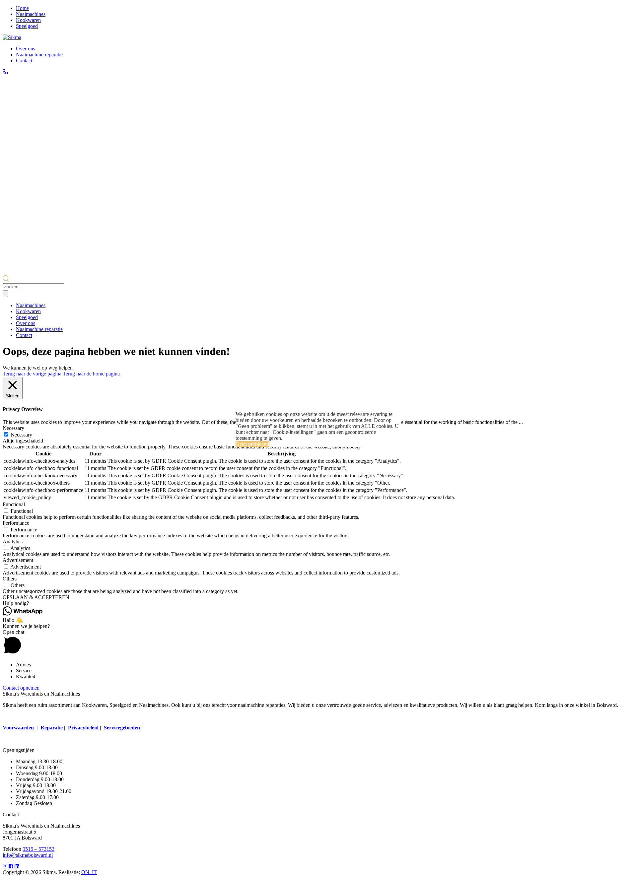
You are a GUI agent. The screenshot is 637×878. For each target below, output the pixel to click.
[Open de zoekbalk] (6, 280)
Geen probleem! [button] (252, 444)
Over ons (25, 48)
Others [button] (10, 578)
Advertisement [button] (18, 560)
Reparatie (51, 727)
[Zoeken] (5, 293)
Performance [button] (16, 523)
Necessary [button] (13, 428)
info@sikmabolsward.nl (28, 855)
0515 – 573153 (38, 849)
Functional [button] (14, 504)
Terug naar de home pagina (91, 373)
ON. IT (89, 872)
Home (22, 8)
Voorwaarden (18, 727)
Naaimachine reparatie (39, 54)
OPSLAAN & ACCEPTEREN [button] (36, 597)
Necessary (21, 435)
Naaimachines (30, 14)
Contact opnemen (21, 688)
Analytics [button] (13, 541)
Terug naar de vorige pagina (32, 373)
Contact (24, 60)
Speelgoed (27, 26)
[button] (318, 603)
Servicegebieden (122, 727)
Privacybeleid (83, 727)
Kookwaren (28, 20)
